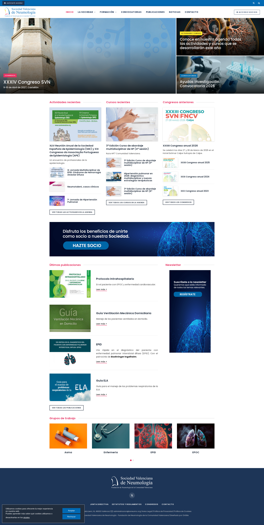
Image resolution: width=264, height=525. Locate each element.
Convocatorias (131, 12)
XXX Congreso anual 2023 (195, 191)
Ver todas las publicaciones (66, 408)
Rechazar (71, 517)
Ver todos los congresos (178, 202)
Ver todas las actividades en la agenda (72, 212)
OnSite (186, 515)
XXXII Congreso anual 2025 (195, 162)
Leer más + (101, 289)
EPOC (195, 452)
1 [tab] (131, 460)
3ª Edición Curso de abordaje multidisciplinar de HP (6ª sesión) (140, 191)
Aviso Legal (147, 511)
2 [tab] (133, 460)
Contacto (191, 12)
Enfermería (111, 452)
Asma (68, 452)
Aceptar (71, 510)
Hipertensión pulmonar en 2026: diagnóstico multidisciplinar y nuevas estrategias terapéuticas (138, 177)
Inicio (70, 12)
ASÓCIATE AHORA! (15, 3)
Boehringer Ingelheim (123, 356)
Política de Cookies (182, 511)
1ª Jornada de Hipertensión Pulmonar (82, 200)
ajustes (26, 517)
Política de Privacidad (163, 511)
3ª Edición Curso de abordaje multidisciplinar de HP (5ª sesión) (140, 163)
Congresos (151, 504)
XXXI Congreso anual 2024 (195, 176)
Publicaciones (155, 12)
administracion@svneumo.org (127, 511)
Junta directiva (99, 504)
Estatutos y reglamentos (127, 504)
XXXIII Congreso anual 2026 (180, 145)
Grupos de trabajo (62, 418)
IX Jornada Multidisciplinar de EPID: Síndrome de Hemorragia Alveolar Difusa (84, 172)
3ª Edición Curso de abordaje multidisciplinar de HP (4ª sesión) (127, 147)
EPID (153, 452)
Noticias (174, 12)
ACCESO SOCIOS (248, 12)
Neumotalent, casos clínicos (83, 186)
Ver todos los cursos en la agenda (127, 202)
